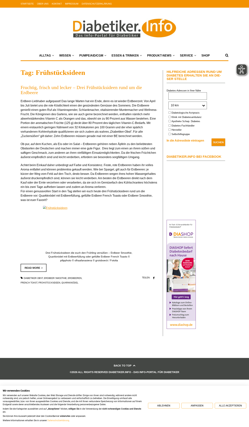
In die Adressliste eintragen (185, 140)
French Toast (29, 282)
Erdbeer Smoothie (55, 278)
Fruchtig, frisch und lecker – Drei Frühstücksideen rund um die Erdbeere (81, 90)
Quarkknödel (69, 282)
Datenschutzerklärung (97, 4)
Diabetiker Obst (33, 278)
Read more (32, 267)
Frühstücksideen (49, 282)
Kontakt (57, 4)
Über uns (42, 4)
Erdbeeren (75, 278)
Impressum (71, 4)
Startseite (27, 4)
